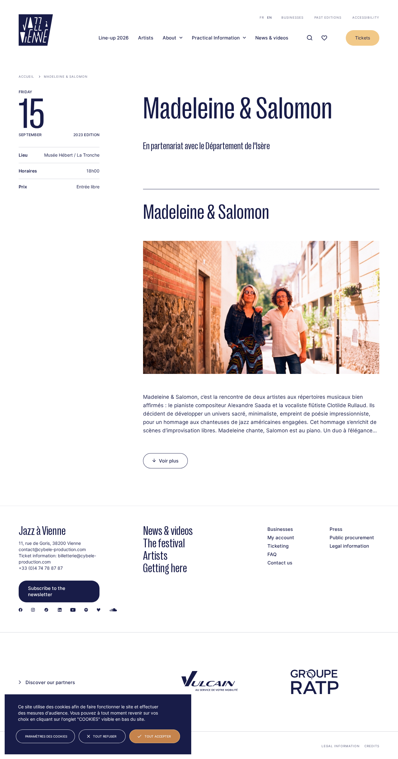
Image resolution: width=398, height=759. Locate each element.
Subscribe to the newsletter (46, 591)
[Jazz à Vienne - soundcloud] (113, 610)
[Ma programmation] (324, 38)
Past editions (327, 17)
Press (336, 529)
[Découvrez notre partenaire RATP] (314, 682)
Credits (371, 746)
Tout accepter (158, 736)
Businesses (292, 17)
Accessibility (365, 17)
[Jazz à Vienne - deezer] (98, 610)
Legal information (349, 546)
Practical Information (216, 38)
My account (280, 537)
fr (262, 17)
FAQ (272, 554)
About (169, 38)
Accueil (26, 76)
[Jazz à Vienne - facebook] (20, 610)
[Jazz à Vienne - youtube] (73, 610)
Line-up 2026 (114, 38)
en (269, 17)
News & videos (271, 38)
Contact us (279, 562)
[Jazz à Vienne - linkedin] (60, 610)
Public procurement (352, 537)
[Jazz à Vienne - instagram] (33, 610)
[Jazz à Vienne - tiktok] (46, 610)
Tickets (362, 38)
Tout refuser (104, 736)
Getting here (165, 568)
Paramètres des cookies (46, 736)
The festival (164, 543)
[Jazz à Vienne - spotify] (86, 610)
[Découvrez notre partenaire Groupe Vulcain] (208, 682)
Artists (145, 38)
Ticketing (278, 546)
